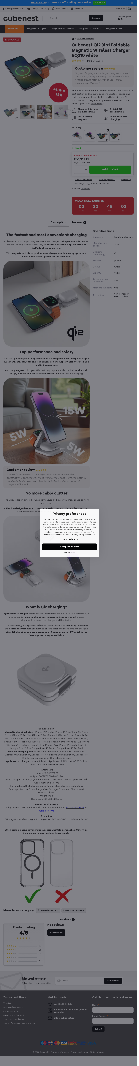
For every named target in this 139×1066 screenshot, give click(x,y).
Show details (69, 553)
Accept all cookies (69, 547)
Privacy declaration (69, 539)
